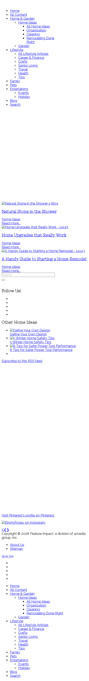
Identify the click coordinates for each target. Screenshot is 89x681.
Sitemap (16, 549)
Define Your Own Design (28, 334)
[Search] (3, 280)
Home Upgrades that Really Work (34, 235)
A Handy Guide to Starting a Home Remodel (44, 259)
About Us (17, 545)
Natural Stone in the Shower (29, 211)
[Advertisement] (44, 154)
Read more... (11, 223)
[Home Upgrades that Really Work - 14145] (35, 227)
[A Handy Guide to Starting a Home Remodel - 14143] (43, 251)
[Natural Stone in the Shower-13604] (30, 203)
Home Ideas (11, 219)
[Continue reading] (30, 330)
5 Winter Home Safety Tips (30, 342)
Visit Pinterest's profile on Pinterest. (28, 515)
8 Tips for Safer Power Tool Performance (41, 350)
